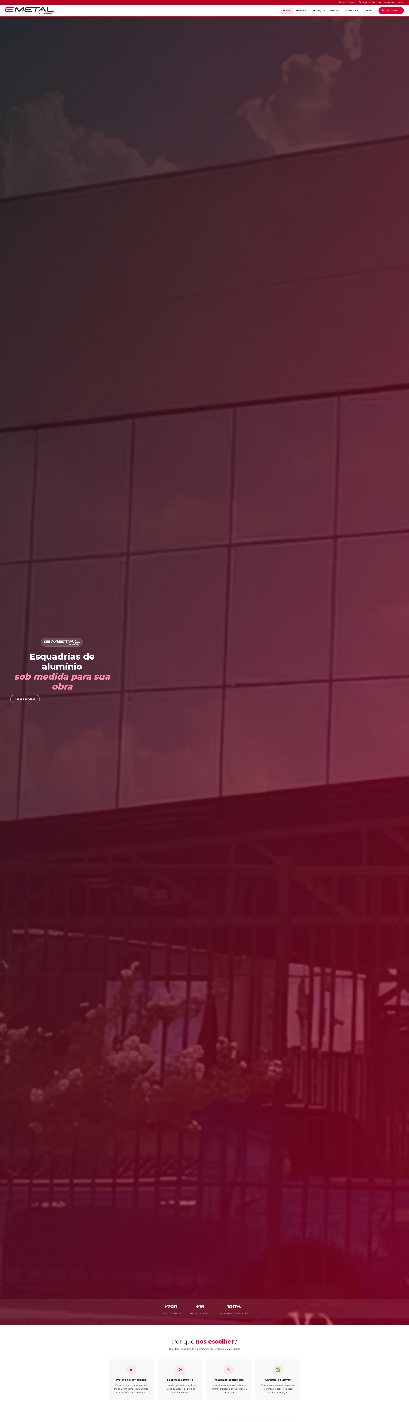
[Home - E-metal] (29, 10)
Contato (369, 10)
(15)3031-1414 (348, 2)
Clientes (352, 10)
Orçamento (392, 10)
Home (287, 10)
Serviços (319, 10)
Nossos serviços (25, 699)
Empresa (302, 10)
